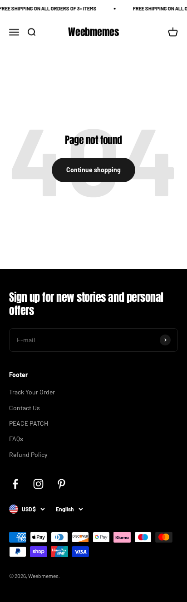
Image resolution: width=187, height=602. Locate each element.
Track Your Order (32, 392)
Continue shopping (93, 170)
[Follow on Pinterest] (61, 484)
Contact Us (24, 408)
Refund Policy (28, 454)
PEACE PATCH (28, 423)
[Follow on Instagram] (38, 484)
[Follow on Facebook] (15, 484)
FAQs (16, 438)
